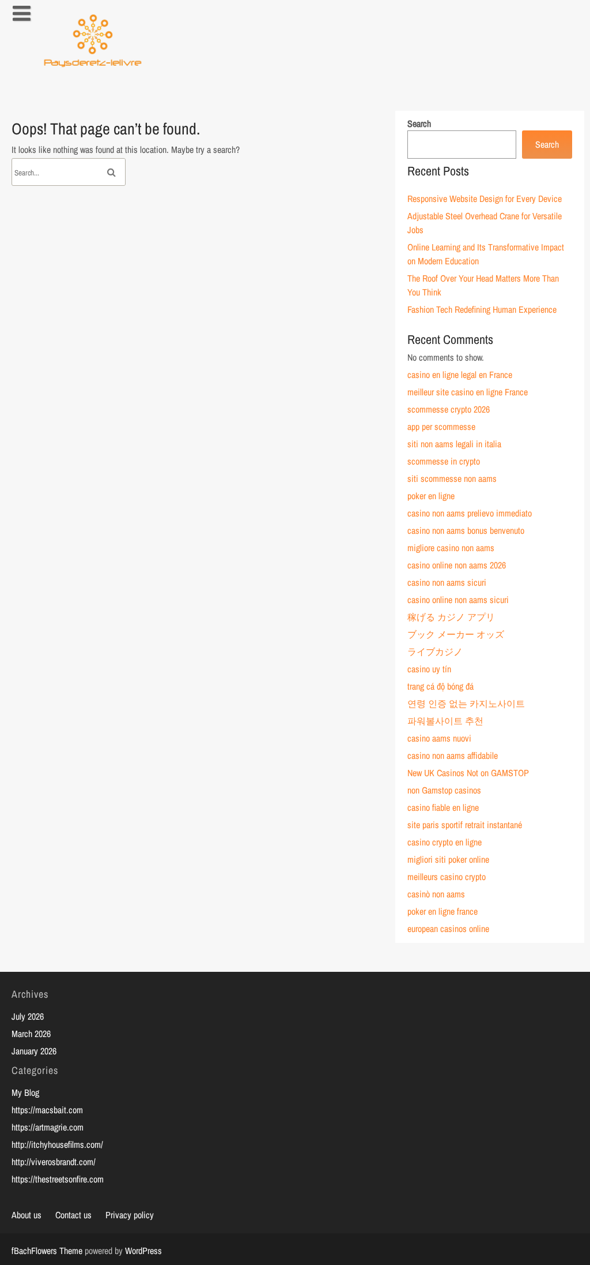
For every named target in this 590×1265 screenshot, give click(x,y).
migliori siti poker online (448, 859)
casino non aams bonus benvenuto (465, 530)
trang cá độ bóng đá (440, 686)
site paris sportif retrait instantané (464, 824)
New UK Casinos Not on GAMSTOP (468, 772)
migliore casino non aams (450, 547)
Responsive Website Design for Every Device (484, 198)
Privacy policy (129, 1214)
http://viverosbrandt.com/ (54, 1161)
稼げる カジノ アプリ (451, 617)
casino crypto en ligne (444, 842)
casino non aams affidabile (452, 755)
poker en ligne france (442, 911)
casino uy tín (429, 669)
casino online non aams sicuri (458, 599)
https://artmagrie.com (48, 1127)
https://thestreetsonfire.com (58, 1179)
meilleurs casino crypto (446, 876)
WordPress (143, 1250)
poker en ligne (431, 495)
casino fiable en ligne (443, 807)
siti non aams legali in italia (454, 443)
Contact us (73, 1214)
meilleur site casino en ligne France (467, 392)
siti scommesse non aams (452, 478)
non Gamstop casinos (444, 790)
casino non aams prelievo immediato (469, 513)
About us (26, 1214)
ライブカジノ (435, 651)
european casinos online (448, 928)
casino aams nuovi (439, 738)
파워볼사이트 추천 (445, 720)
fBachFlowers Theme (47, 1250)
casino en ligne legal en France (459, 374)
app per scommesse (441, 426)
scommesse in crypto (443, 461)
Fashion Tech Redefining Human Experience (482, 309)
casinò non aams (436, 894)
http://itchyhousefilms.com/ (57, 1144)
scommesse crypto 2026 (448, 409)
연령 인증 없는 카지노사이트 (466, 703)
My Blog (25, 1092)
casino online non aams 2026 (456, 565)
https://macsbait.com (47, 1109)
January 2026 (34, 1051)
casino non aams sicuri (446, 582)
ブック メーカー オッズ (455, 634)
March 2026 (31, 1033)
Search (419, 123)
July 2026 (28, 1016)
